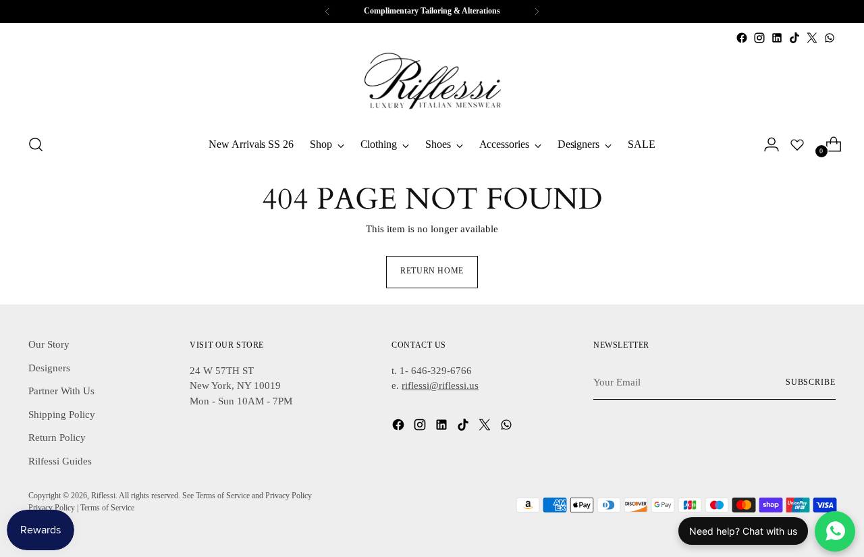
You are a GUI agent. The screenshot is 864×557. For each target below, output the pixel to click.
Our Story (49, 344)
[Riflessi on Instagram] (759, 38)
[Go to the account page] (766, 144)
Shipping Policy (61, 414)
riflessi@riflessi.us (440, 385)
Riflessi (103, 496)
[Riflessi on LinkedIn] (777, 38)
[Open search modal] (35, 144)
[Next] (536, 11)
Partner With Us (61, 391)
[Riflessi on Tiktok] (794, 38)
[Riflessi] (432, 84)
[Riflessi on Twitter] (812, 38)
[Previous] (327, 11)
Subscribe (811, 382)
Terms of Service (107, 508)
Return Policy (57, 437)
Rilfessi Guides (60, 461)
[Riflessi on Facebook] (742, 38)
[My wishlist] (797, 144)
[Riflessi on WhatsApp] (830, 38)
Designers (49, 368)
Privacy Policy (51, 508)
